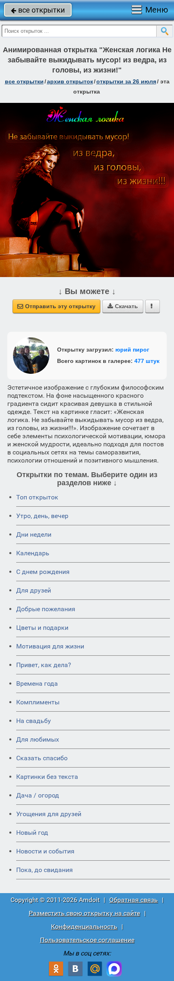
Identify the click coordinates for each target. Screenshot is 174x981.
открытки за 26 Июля (126, 81)
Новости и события (45, 851)
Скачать (123, 306)
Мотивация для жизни (50, 646)
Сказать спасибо (42, 758)
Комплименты (37, 702)
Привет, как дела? (43, 665)
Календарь (32, 553)
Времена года (37, 683)
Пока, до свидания (44, 870)
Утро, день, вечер (42, 516)
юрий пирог (132, 349)
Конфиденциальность (84, 926)
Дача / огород (37, 795)
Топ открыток (37, 497)
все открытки (38, 10)
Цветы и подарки (42, 627)
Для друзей (33, 590)
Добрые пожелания (45, 609)
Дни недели (33, 534)
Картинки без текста (47, 777)
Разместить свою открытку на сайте (84, 913)
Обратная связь (133, 900)
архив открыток (70, 81)
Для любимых (37, 739)
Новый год (32, 832)
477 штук (146, 361)
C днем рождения (43, 572)
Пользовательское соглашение (87, 940)
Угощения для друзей (48, 814)
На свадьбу (33, 721)
